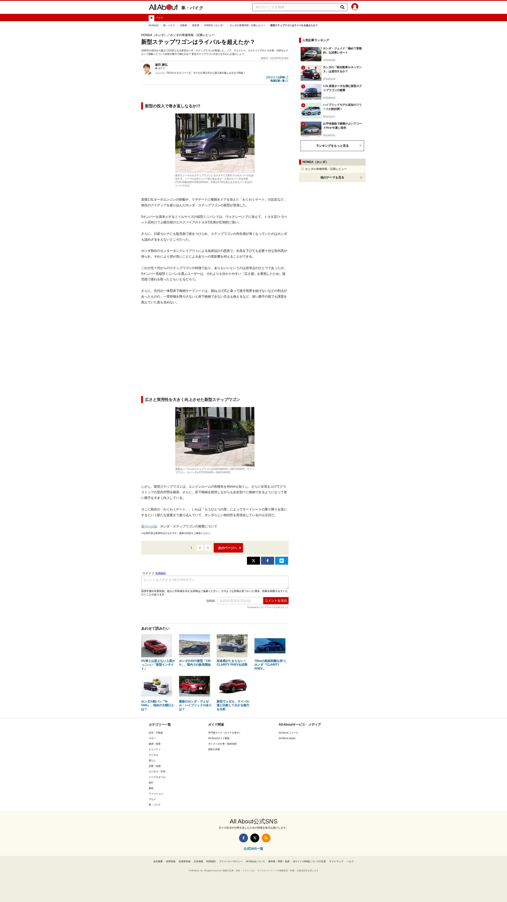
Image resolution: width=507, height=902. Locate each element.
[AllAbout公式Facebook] (243, 837)
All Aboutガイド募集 (219, 738)
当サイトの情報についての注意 (309, 861)
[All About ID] (354, 7)
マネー (152, 738)
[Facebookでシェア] (267, 561)
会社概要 (158, 861)
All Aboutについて (255, 861)
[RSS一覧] (266, 837)
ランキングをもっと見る (332, 145)
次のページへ (227, 548)
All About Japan (287, 738)
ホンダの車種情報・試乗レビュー (247, 25)
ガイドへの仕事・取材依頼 (222, 743)
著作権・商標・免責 (279, 861)
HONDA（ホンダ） (214, 25)
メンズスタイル (157, 777)
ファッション (156, 793)
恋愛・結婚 (155, 766)
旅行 (151, 782)
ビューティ (155, 749)
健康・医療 (155, 743)
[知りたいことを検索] (342, 7)
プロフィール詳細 (275, 77)
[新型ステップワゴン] (214, 143)
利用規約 (211, 861)
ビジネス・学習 (157, 771)
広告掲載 (198, 861)
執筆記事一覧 (278, 80)
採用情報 (170, 861)
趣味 (151, 788)
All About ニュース (288, 732)
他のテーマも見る (332, 177)
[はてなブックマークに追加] (281, 561)
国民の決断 (214, 749)
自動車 (183, 25)
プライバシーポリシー (231, 861)
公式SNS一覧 (253, 848)
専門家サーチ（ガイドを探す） (224, 732)
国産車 (195, 25)
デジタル (153, 755)
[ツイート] (253, 561)
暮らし (152, 760)
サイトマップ (336, 861)
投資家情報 (185, 861)
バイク (159, 17)
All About (153, 25)
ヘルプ (350, 861)
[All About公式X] (254, 837)
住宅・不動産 (156, 732)
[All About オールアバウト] (163, 7)
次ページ (147, 526)
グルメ (152, 799)
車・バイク (192, 7)
